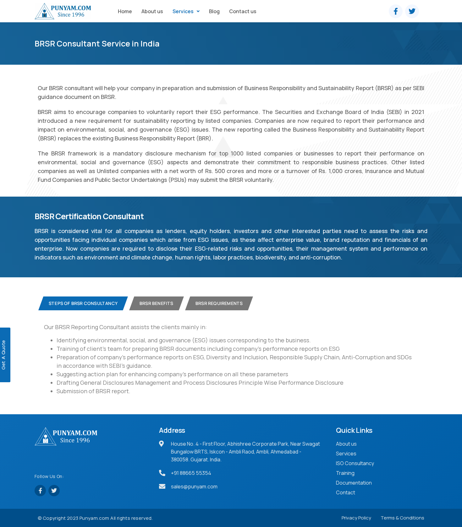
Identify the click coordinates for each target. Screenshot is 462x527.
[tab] (83, 303)
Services (183, 11)
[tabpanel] (228, 359)
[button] (186, 11)
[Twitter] (412, 11)
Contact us (242, 11)
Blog (214, 11)
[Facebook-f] (396, 11)
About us (152, 11)
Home (125, 11)
